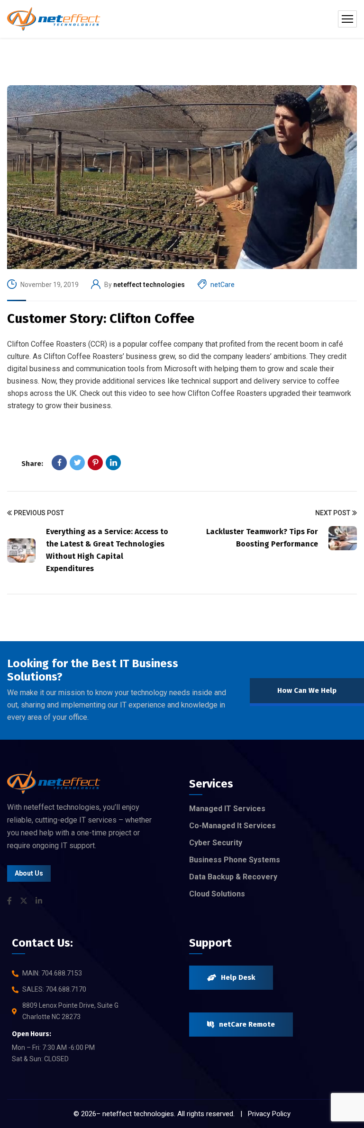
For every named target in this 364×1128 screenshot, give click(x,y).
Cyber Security (215, 842)
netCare (222, 284)
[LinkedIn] (113, 462)
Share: (32, 463)
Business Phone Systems (234, 859)
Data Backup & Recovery (233, 876)
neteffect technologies (149, 284)
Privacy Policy (269, 1114)
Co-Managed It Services (232, 825)
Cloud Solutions (217, 893)
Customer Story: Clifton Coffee (100, 318)
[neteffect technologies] (53, 19)
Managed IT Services (227, 808)
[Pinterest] (95, 462)
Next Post (332, 513)
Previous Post (39, 513)
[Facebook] (59, 462)
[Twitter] (77, 462)
